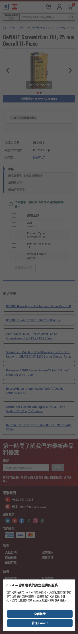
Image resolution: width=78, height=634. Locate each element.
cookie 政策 (40, 600)
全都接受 (40, 614)
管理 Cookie (40, 623)
